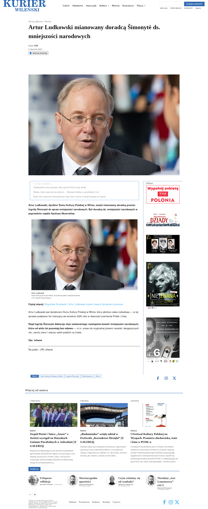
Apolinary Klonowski (125, 484)
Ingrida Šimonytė (72, 376)
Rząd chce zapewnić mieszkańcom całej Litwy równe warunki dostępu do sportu (69, 196)
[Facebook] (51, 67)
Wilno (98, 376)
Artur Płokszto (91, 463)
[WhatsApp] (64, 67)
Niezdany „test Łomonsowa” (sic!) (166, 481)
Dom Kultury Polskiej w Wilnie (52, 376)
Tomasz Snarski (173, 465)
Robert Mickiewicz (154, 465)
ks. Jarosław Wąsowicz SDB (130, 463)
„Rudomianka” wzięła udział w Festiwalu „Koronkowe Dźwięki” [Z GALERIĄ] (102, 437)
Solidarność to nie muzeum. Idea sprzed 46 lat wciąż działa (59, 187)
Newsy (48, 21)
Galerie (33, 431)
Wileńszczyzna (87, 376)
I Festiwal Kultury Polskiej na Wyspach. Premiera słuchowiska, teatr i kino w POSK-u (154, 437)
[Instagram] (166, 378)
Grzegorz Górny (107, 463)
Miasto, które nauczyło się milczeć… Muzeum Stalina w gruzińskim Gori (66, 192)
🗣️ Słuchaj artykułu (38, 53)
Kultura (134, 431)
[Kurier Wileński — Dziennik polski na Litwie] (24, 5)
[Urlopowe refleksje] (33, 480)
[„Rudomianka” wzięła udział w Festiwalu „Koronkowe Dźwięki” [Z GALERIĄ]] (104, 415)
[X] (58, 67)
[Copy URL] (77, 67)
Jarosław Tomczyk (46, 484)
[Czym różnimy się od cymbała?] (112, 480)
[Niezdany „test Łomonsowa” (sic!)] (151, 480)
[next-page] (35, 494)
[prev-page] (30, 494)
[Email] (71, 67)
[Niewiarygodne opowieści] (73, 480)
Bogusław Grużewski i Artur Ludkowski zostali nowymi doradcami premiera (84, 304)
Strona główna (35, 21)
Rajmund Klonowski (86, 484)
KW (36, 45)
